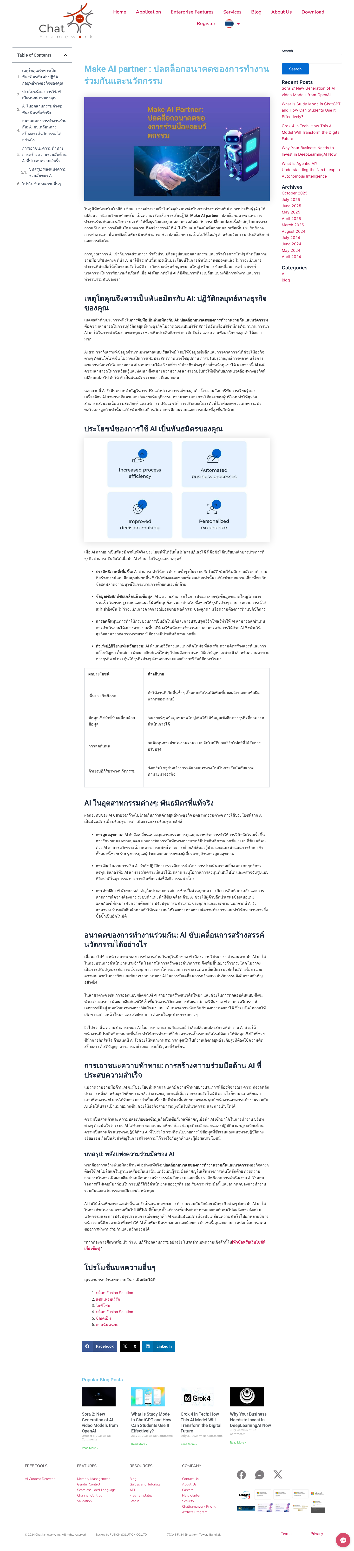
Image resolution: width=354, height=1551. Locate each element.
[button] (65, 55)
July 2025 (291, 199)
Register (206, 23)
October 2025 (295, 193)
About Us (281, 12)
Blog (256, 12)
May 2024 (291, 250)
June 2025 (291, 205)
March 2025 (293, 224)
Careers (187, 1490)
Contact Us (190, 1479)
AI (283, 273)
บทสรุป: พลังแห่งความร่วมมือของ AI (48, 172)
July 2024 (291, 237)
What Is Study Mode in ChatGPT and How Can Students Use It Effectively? (311, 110)
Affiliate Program (194, 1512)
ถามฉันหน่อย (107, 1324)
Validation (84, 1501)
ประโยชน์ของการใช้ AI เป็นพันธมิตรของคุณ (41, 94)
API (132, 1490)
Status (134, 1501)
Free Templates (141, 1495)
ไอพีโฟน (103, 1305)
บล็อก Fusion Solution (114, 1293)
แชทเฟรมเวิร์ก (108, 1299)
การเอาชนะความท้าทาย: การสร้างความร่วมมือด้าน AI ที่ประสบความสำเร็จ (44, 154)
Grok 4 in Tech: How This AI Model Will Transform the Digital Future (311, 132)
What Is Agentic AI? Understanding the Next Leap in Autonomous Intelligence (311, 170)
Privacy (317, 1533)
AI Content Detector (40, 1479)
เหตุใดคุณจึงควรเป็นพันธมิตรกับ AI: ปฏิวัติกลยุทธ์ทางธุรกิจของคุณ (43, 77)
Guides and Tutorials (145, 1484)
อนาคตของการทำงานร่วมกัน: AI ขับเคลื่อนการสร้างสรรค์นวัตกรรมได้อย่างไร (44, 130)
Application (148, 12)
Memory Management (93, 1479)
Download (313, 12)
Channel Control (89, 1495)
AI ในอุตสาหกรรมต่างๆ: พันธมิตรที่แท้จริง (42, 109)
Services (232, 12)
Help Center (191, 1495)
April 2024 (291, 256)
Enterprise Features (192, 12)
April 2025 (291, 218)
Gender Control (88, 1484)
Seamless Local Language (96, 1490)
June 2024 (291, 243)
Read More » (90, 1448)
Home (119, 12)
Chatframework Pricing (199, 1506)
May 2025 (291, 212)
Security (188, 1501)
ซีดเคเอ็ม (103, 1318)
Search (287, 51)
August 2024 (293, 231)
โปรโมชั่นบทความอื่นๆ (41, 184)
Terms (286, 1533)
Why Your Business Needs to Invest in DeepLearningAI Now (250, 1419)
